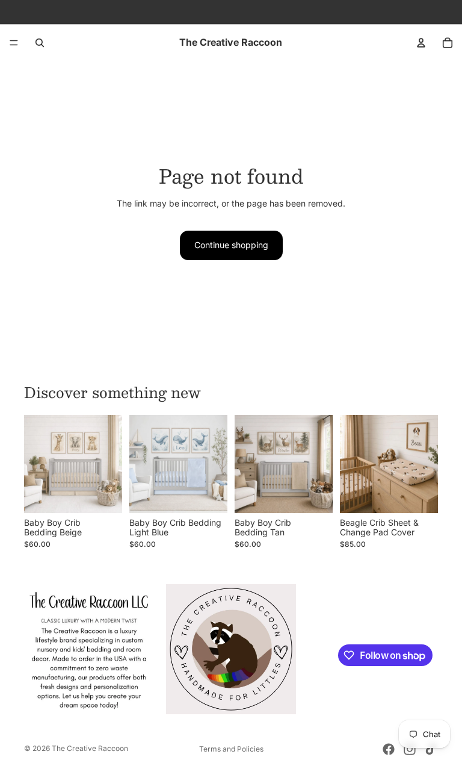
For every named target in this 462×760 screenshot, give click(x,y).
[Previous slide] (37, 463)
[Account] (421, 43)
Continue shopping (231, 245)
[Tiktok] (431, 749)
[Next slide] (109, 463)
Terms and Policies (231, 748)
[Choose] (103, 494)
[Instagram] (409, 749)
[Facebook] (388, 749)
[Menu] (14, 43)
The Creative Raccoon (90, 748)
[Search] (39, 43)
